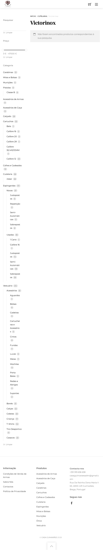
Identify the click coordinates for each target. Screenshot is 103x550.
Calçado (7, 116)
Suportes (14, 393)
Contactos (8, 486)
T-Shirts (11, 424)
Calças (10, 408)
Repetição (15, 204)
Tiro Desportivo (14, 429)
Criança (11, 419)
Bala (9, 126)
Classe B (11, 92)
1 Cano (13, 239)
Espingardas (9, 185)
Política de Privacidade (14, 491)
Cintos (13, 336)
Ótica (39, 520)
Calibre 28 (12, 141)
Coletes (10, 413)
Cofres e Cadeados (12, 165)
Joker (10, 179)
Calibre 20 (12, 136)
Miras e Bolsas (10, 77)
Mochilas (14, 364)
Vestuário (8, 285)
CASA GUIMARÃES (49, 537)
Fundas (14, 345)
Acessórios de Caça (12, 107)
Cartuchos (8, 121)
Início (33, 16)
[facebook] (71, 502)
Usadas (10, 234)
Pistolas (7, 87)
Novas (10, 190)
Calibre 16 (12, 131)
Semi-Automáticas (15, 216)
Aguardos (15, 295)
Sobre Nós (8, 482)
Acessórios (12, 290)
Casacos (11, 437)
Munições (8, 82)
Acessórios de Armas (13, 99)
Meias (13, 359)
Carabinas (8, 72)
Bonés (10, 403)
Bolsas (13, 304)
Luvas (13, 354)
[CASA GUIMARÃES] (8, 3)
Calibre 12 (12, 158)
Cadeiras (14, 312)
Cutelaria (42, 16)
